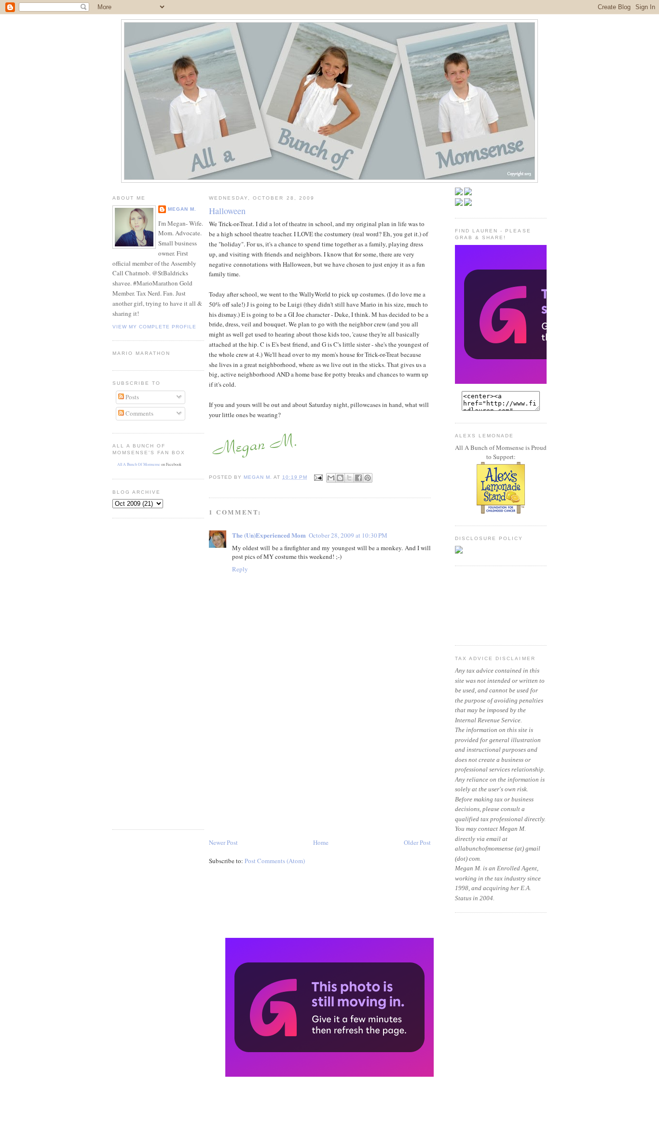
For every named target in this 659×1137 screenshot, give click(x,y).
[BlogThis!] (340, 478)
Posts (131, 397)
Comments (138, 413)
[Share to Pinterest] (367, 478)
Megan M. (182, 209)
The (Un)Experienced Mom (269, 535)
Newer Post (223, 842)
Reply (240, 569)
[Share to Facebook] (358, 478)
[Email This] (331, 478)
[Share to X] (349, 478)
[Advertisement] (141, 672)
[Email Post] (317, 477)
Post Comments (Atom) (275, 860)
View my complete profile (154, 326)
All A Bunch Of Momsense (138, 464)
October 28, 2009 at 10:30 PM (348, 535)
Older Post (417, 842)
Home (321, 842)
